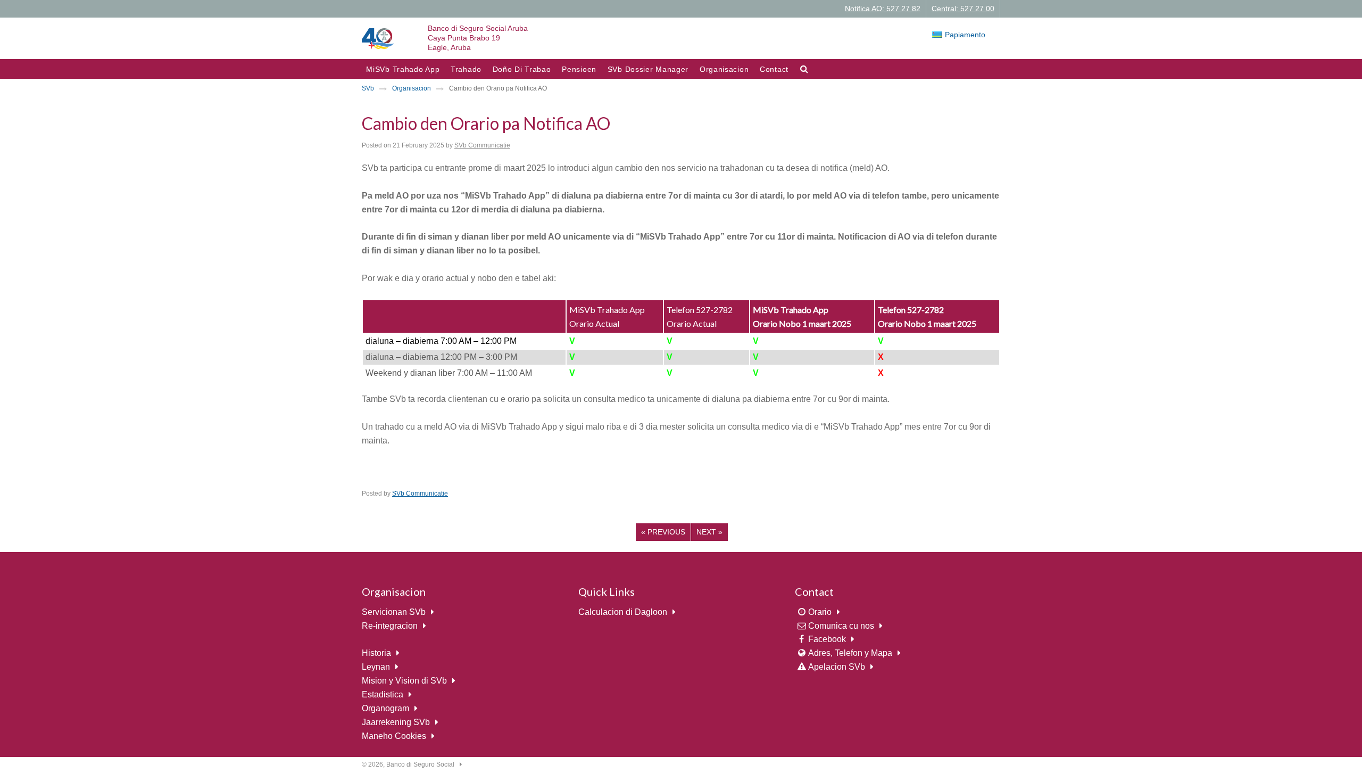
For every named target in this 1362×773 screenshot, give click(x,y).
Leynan (376, 666)
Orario (820, 611)
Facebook (827, 639)
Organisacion (724, 69)
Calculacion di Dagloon (622, 611)
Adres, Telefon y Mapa (850, 652)
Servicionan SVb (394, 611)
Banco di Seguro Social (420, 764)
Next (709, 532)
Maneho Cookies (394, 736)
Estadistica (382, 694)
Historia (376, 652)
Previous (663, 532)
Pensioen (579, 69)
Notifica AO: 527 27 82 (882, 8)
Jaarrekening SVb (396, 722)
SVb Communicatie (482, 145)
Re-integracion (390, 625)
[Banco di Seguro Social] (378, 38)
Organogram (385, 708)
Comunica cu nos (841, 625)
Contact (774, 69)
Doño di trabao (522, 69)
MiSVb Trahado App (402, 69)
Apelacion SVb (836, 666)
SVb (368, 88)
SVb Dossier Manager (648, 69)
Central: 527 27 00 (963, 8)
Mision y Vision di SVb (404, 680)
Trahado (466, 69)
